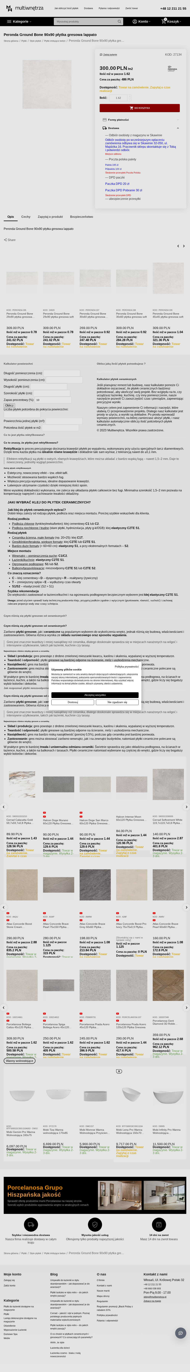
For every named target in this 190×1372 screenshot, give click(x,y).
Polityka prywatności (127, 666)
